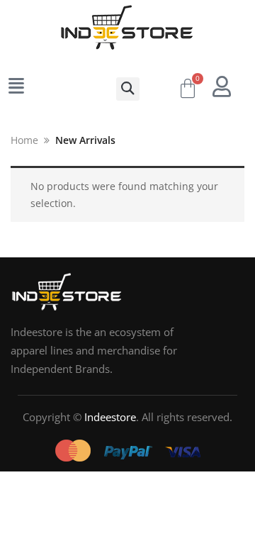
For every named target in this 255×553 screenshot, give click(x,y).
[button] (128, 89)
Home (24, 140)
